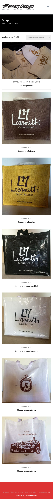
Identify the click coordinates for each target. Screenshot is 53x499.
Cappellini (17, 82)
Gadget (25, 82)
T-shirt (32, 82)
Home (3, 23)
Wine (9, 23)
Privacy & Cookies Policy (30, 495)
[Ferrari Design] (18, 7)
